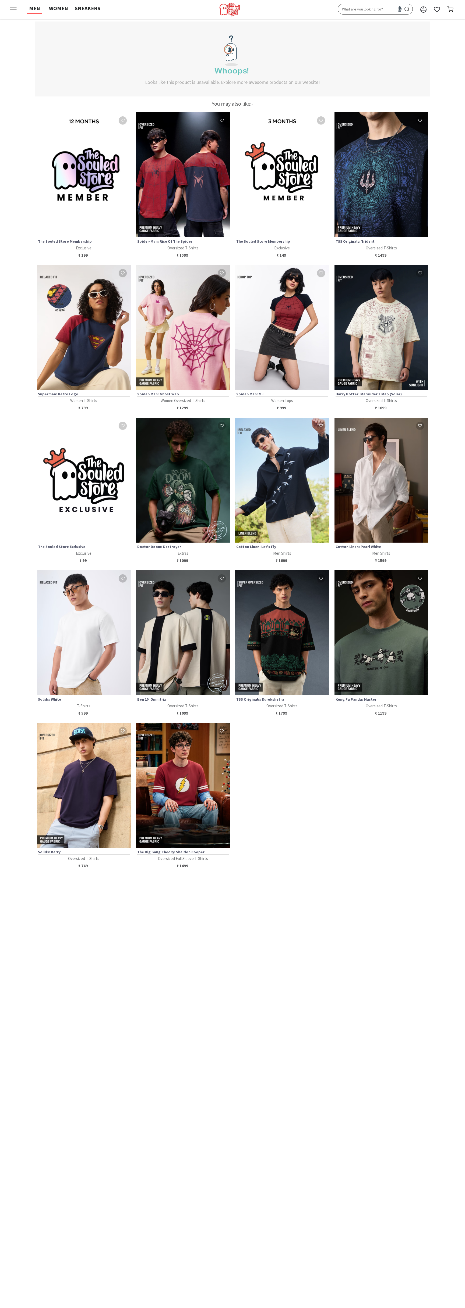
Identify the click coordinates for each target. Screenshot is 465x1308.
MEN (34, 8)
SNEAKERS (87, 8)
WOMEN (58, 8)
